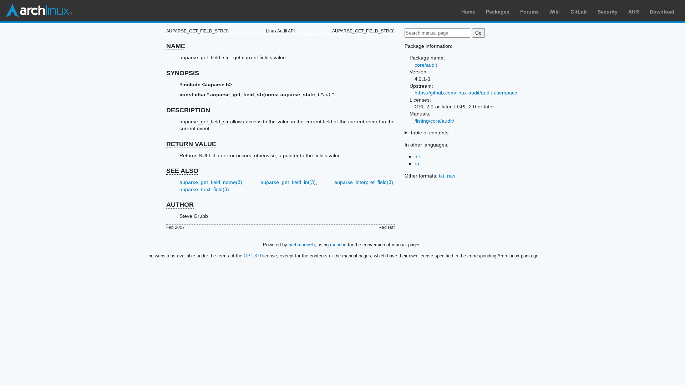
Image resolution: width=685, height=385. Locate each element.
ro (417, 163)
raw (451, 176)
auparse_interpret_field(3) (363, 182)
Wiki (554, 12)
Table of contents (429, 132)
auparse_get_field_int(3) (288, 182)
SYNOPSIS (182, 73)
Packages (497, 12)
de (417, 156)
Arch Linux (39, 11)
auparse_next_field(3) (204, 189)
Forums (529, 12)
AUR (633, 12)
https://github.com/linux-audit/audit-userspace (466, 93)
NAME (175, 46)
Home (468, 12)
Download (662, 12)
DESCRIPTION (188, 110)
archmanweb (302, 244)
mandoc (338, 244)
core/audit (426, 65)
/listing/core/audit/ (434, 121)
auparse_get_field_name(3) (210, 182)
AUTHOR (180, 204)
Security (608, 12)
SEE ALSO (182, 170)
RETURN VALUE (191, 144)
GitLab (578, 12)
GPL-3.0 (252, 255)
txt (441, 176)
